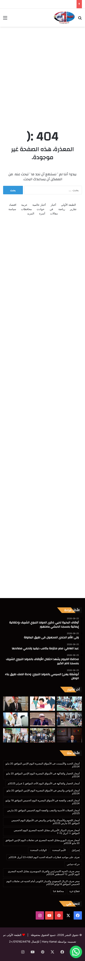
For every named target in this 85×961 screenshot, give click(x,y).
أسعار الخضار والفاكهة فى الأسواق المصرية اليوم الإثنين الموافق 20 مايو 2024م (43, 775)
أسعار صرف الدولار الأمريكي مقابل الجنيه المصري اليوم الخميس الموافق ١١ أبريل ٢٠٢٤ (47, 832)
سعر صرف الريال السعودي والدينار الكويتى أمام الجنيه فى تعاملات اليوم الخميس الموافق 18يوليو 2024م (43, 883)
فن (51, 209)
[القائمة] (5, 19)
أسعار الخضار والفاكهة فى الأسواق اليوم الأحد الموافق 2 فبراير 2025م (44, 783)
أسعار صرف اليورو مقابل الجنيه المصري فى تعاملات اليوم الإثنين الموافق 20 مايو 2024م (42, 842)
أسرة (42, 213)
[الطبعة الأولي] (64, 17)
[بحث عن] (80, 19)
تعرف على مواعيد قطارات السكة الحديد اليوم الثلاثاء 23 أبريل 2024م (44, 857)
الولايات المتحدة (38, 850)
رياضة (61, 209)
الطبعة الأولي (68, 204)
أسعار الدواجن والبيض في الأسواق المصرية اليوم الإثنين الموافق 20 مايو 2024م (43, 792)
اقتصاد (12, 204)
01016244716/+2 (19, 941)
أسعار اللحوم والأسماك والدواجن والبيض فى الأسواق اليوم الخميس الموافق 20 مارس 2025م (45, 822)
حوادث (40, 209)
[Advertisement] (42, 73)
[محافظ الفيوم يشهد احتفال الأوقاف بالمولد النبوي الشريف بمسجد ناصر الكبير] (69, 719)
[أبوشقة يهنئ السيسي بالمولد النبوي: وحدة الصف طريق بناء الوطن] (42, 719)
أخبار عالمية (39, 204)
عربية (24, 204)
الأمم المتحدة (59, 850)
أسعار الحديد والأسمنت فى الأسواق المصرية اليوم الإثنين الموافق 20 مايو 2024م (43, 765)
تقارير (73, 209)
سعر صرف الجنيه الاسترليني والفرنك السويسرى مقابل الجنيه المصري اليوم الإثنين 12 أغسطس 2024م (44, 873)
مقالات (54, 213)
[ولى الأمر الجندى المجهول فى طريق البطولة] (42, 703)
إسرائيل (76, 850)
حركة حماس (73, 864)
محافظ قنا (58, 891)
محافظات (26, 209)
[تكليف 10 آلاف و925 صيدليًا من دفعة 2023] (15, 719)
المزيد (30, 213)
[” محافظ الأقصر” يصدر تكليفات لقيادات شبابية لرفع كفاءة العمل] (69, 735)
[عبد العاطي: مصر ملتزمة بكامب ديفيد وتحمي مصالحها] (15, 703)
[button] (76, 952)
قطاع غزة (75, 891)
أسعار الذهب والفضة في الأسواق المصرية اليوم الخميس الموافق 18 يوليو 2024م (43, 802)
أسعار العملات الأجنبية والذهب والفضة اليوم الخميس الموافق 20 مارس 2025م (43, 812)
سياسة (12, 209)
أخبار (53, 204)
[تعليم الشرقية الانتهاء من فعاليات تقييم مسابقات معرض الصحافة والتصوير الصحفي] (15, 735)
